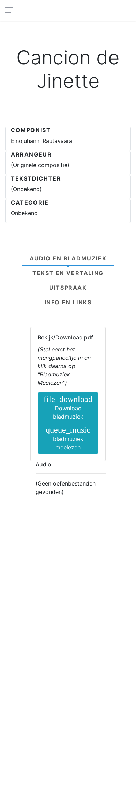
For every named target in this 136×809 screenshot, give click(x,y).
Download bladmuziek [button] (68, 407)
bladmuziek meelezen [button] (68, 438)
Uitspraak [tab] (67, 287)
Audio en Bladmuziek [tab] (68, 258)
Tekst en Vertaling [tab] (68, 272)
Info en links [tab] (68, 302)
